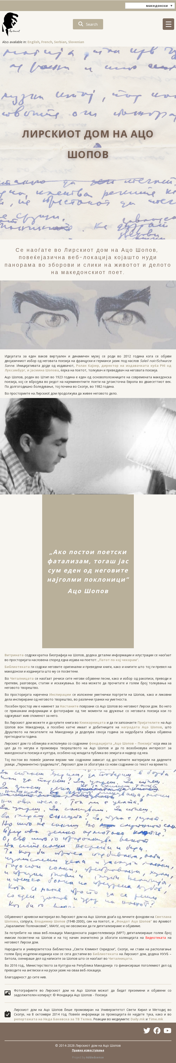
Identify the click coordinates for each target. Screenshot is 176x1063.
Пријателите (149, 722)
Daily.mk (138, 1019)
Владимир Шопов (50, 921)
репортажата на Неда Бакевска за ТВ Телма (53, 1019)
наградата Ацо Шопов (141, 727)
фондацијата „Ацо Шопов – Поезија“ (121, 743)
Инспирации (60, 694)
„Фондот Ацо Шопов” (133, 921)
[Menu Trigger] (168, 24)
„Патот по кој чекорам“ (118, 660)
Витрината (14, 655)
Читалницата (22, 678)
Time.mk (155, 1019)
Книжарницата (93, 722)
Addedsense (95, 1057)
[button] (88, 24)
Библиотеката (17, 667)
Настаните (69, 706)
